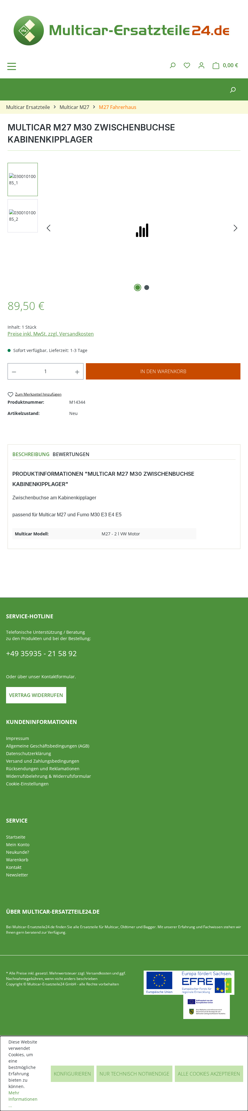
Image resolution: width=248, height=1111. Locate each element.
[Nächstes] (235, 228)
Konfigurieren (72, 1073)
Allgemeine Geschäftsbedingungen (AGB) (47, 746)
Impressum (17, 738)
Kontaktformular (58, 676)
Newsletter (17, 875)
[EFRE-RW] (206, 1007)
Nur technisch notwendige (134, 1073)
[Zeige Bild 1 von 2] (137, 287)
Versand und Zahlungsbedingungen (42, 761)
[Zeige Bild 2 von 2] (146, 287)
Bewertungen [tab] (71, 454)
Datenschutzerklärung (28, 753)
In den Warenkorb (163, 371)
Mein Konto (17, 844)
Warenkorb (17, 860)
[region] (124, 228)
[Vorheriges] (48, 228)
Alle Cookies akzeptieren (209, 1073)
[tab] (31, 454)
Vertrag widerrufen (36, 695)
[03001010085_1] (142, 228)
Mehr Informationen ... (23, 1099)
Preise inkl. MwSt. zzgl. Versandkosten (51, 333)
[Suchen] (172, 65)
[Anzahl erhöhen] (77, 371)
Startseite (15, 837)
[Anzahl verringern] (14, 371)
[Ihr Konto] (201, 65)
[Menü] (28, 66)
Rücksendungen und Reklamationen (43, 768)
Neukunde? (17, 852)
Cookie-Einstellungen (27, 784)
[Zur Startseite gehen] (124, 29)
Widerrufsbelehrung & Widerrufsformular (48, 776)
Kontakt (13, 867)
